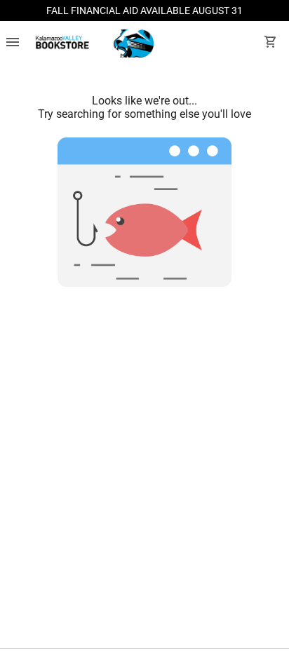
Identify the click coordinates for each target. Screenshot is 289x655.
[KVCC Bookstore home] (92, 43)
